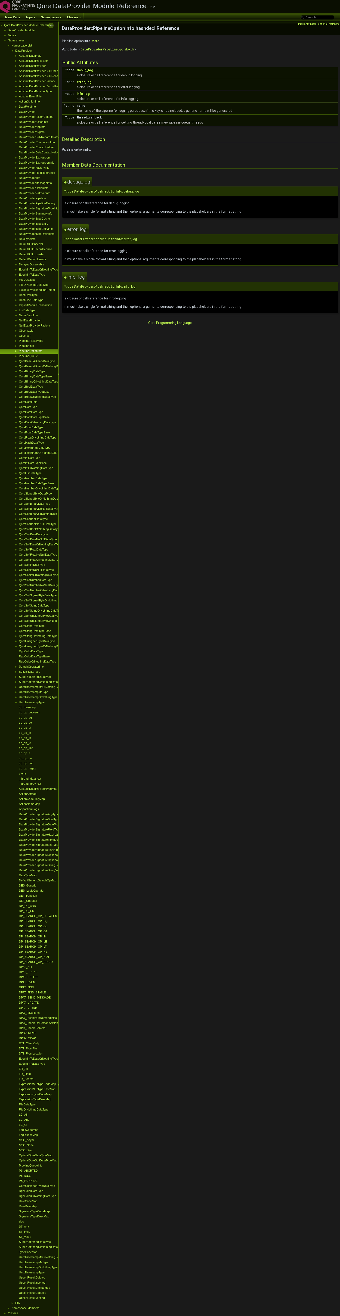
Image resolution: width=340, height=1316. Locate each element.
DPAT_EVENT (28, 982)
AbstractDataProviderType (35, 91)
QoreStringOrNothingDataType (38, 636)
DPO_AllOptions (29, 1012)
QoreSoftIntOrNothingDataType (38, 575)
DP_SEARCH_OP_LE (33, 941)
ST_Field (24, 1231)
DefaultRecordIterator (32, 259)
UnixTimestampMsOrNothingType (40, 687)
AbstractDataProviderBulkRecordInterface (45, 76)
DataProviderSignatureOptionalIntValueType (47, 855)
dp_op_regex (27, 768)
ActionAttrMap (28, 794)
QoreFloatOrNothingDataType (37, 437)
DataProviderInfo (29, 178)
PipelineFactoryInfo (31, 340)
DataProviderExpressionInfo (36, 162)
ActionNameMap (29, 804)
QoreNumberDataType (33, 478)
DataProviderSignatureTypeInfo (39, 208)
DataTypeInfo (27, 239)
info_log (83, 94)
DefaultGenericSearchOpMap (37, 880)
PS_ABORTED (28, 1170)
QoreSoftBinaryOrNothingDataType (41, 514)
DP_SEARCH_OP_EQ (33, 921)
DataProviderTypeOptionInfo (37, 234)
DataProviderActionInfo (33, 122)
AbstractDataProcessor (33, 60)
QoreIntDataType (29, 458)
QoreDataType (28, 407)
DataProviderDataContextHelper (39, 152)
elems (23, 773)
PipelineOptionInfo (30, 351)
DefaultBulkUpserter (31, 254)
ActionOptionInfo (29, 101)
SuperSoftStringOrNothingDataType (41, 682)
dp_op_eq (25, 717)
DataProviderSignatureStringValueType (43, 870)
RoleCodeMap (28, 1201)
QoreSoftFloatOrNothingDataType (40, 559)
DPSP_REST (27, 1033)
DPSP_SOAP (27, 1038)
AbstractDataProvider (32, 66)
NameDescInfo (28, 315)
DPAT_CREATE (29, 972)
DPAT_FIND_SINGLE (32, 992)
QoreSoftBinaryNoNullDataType (39, 508)
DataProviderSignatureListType (38, 844)
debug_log (85, 70)
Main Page (12, 17)
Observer (25, 335)
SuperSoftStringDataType (35, 676)
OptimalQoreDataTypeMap (36, 1155)
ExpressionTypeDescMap (35, 1099)
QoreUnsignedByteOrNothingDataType (43, 646)
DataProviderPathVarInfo (34, 193)
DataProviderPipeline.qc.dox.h (107, 49)
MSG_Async (26, 1140)
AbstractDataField (30, 55)
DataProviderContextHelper (36, 147)
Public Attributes (307, 23)
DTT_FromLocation (31, 1053)
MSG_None (26, 1145)
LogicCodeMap (28, 1130)
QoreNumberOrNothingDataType (39, 488)
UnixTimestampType (32, 702)
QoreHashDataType (31, 442)
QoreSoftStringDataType (34, 605)
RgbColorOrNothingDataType (37, 661)
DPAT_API (25, 967)
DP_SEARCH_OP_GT (33, 931)
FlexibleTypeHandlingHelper (37, 290)
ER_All (23, 1068)
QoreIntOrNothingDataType (36, 468)
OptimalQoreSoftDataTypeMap (38, 1160)
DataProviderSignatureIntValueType (41, 839)
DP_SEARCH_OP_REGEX (36, 962)
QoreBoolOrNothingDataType (37, 396)
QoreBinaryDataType (32, 371)
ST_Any (24, 1226)
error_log (84, 82)
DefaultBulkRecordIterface (35, 249)
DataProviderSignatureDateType (39, 824)
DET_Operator (28, 900)
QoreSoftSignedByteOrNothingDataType (44, 600)
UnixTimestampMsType (33, 692)
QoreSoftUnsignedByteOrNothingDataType (46, 620)
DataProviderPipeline (32, 198)
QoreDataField (28, 402)
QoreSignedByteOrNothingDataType (42, 498)
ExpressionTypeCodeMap (35, 1094)
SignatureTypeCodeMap (34, 1211)
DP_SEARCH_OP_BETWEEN (38, 916)
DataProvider (23, 50)
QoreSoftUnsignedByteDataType (39, 615)
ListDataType (27, 310)
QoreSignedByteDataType (35, 493)
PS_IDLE (25, 1175)
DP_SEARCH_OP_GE (33, 926)
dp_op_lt (24, 753)
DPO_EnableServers (32, 1028)
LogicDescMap (28, 1135)
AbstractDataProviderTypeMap (38, 788)
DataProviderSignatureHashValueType (43, 834)
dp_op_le (25, 743)
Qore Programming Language (170, 323)
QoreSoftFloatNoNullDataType (38, 554)
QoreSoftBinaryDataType (34, 503)
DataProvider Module (21, 30)
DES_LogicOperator (31, 890)
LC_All (23, 1114)
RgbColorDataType (31, 651)
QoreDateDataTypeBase (34, 417)
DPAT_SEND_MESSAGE (35, 997)
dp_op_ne (25, 758)
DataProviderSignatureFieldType (39, 829)
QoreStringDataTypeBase (35, 631)
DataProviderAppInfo (32, 127)
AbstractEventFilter (31, 96)
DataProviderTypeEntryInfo (36, 228)
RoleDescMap (28, 1206)
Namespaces (50, 17)
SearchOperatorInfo (31, 666)
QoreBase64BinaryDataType (37, 361)
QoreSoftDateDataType (33, 534)
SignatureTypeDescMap (34, 1216)
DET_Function (28, 895)
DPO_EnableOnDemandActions (39, 1023)
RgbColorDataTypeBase (34, 656)
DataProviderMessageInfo (35, 183)
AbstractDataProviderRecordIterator (41, 86)
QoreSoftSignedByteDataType (38, 595)
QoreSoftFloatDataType (33, 549)
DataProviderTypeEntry (33, 223)
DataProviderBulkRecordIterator (39, 137)
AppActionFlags (29, 809)
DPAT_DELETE (28, 977)
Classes (72, 17)
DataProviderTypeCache (34, 218)
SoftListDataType (29, 671)
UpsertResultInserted (32, 1282)
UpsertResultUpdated (32, 1292)
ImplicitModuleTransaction (35, 305)
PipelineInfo (26, 346)
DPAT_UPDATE (29, 1002)
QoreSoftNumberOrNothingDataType (42, 590)
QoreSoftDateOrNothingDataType (40, 544)
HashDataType (28, 295)
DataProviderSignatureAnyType (39, 814)
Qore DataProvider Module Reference (28, 25)
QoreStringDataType (32, 626)
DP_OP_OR (26, 911)
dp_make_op (27, 707)
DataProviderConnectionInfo (37, 142)
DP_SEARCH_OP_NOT (34, 956)
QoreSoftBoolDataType (33, 519)
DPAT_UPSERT (29, 1007)
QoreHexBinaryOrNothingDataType (41, 452)
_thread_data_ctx (30, 778)
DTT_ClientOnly (29, 1043)
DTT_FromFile (28, 1048)
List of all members (328, 23)
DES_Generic (27, 885)
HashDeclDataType (31, 300)
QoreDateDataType (31, 412)
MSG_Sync (26, 1150)
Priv (17, 1303)
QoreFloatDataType (31, 427)
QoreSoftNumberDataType (35, 580)
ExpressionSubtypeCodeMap (37, 1084)
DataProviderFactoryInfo (34, 167)
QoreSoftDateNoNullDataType (38, 539)
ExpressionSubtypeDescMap (37, 1089)
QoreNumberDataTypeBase (36, 483)
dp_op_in (25, 732)
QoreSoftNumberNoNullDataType (40, 585)
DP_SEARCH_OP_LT (32, 946)
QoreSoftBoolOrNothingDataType (40, 529)
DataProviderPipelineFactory (37, 203)
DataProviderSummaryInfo (35, 213)
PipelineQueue (28, 356)
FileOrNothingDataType (34, 284)
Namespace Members (25, 1308)
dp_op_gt (25, 727)
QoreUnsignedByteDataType (37, 641)
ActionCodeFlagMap (32, 799)
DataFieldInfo (27, 106)
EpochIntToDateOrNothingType (38, 269)
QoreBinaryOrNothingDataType (38, 381)
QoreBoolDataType (31, 386)
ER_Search (26, 1079)
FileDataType (27, 279)
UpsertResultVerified (32, 1298)
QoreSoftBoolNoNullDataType (38, 524)
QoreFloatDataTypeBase (34, 432)
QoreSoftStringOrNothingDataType (40, 610)
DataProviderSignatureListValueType (42, 850)
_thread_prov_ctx (30, 783)
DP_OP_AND (27, 906)
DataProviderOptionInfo (34, 188)
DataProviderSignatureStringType (40, 865)
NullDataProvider (30, 320)
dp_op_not (26, 763)
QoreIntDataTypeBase (33, 463)
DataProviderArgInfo (32, 132)
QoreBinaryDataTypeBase (35, 376)
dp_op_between (29, 712)
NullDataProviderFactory (34, 325)
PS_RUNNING (28, 1180)
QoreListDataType (30, 473)
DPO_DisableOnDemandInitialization (42, 1018)
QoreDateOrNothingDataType (37, 422)
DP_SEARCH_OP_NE (33, 951)
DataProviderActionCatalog (36, 116)
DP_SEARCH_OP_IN (32, 936)
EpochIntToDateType (32, 274)
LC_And (24, 1119)
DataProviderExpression (34, 157)
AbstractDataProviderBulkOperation (41, 71)
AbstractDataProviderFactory (37, 81)
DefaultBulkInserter (31, 244)
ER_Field (25, 1074)
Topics (30, 17)
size (21, 1221)
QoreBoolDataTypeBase (34, 391)
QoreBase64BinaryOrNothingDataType (43, 366)
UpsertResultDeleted (32, 1277)
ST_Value (25, 1236)
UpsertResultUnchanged (34, 1287)
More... (96, 41)
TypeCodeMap (28, 1252)
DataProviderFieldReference (37, 172)
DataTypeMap (28, 875)
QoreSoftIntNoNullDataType (36, 570)
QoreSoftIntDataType (32, 564)
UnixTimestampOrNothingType (38, 697)
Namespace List (22, 45)
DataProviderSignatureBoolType (39, 819)
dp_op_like (26, 748)
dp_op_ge (25, 722)
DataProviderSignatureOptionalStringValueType (49, 860)
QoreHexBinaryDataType (34, 447)
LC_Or (23, 1124)
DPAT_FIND (26, 987)
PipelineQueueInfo (31, 1165)
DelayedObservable (31, 264)
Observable (26, 330)
